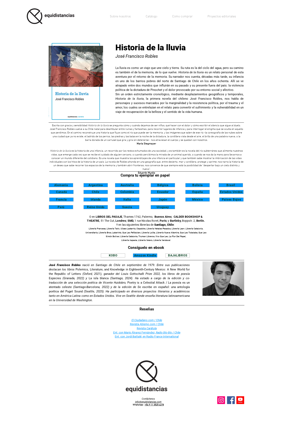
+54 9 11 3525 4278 (154, 404)
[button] (151, 17)
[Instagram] (221, 400)
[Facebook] (231, 400)
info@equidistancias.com (148, 401)
